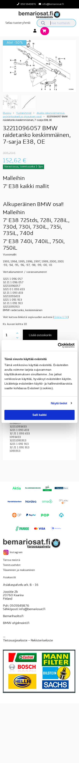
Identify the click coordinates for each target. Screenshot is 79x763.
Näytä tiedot (59, 403)
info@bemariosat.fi (53, 4)
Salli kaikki (39, 414)
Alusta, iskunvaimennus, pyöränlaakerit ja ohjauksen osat (34, 114)
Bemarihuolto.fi (13, 616)
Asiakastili (9, 577)
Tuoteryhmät (23, 113)
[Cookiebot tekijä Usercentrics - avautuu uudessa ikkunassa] (58, 345)
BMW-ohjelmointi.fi (16, 623)
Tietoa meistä (11, 560)
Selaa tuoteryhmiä (17, 23)
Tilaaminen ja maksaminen (19, 570)
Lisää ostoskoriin (40, 335)
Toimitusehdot (12, 565)
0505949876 (19, 605)
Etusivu (7, 113)
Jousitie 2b (10, 591)
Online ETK (61, 317)
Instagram (15, 552)
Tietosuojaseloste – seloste (28, 640)
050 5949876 (28, 4)
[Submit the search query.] (43, 23)
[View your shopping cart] (44, 31)
